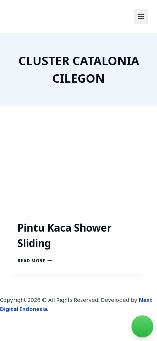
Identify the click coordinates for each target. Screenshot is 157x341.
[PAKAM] (31, 16)
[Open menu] (141, 16)
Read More (35, 261)
